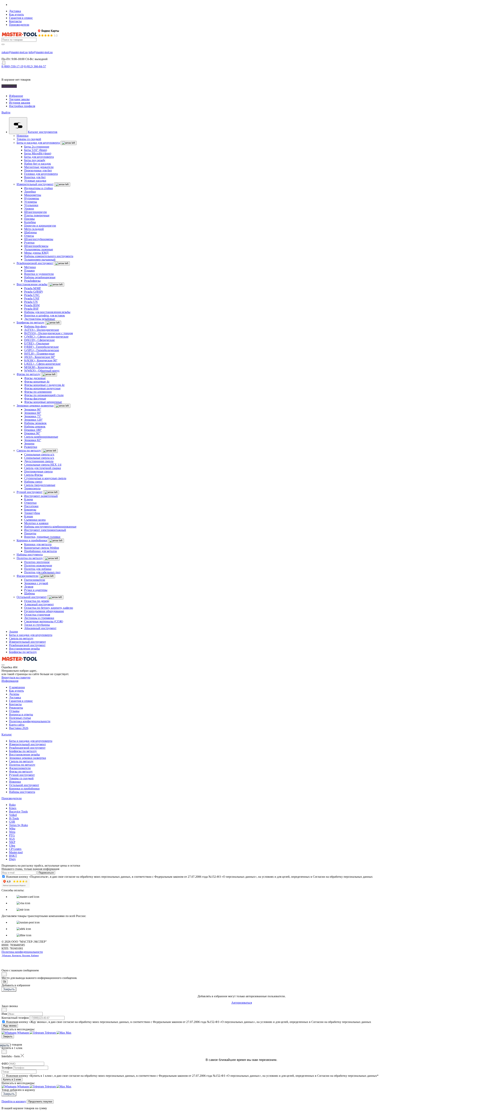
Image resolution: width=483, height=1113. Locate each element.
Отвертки (30, 502)
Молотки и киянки (36, 523)
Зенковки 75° (32, 416)
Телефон (7, 1067)
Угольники (31, 205)
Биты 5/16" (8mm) (35, 150)
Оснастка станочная (37, 614)
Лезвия (28, 586)
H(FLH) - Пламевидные (39, 353)
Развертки (30, 446)
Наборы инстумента (30, 554)
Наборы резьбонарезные (39, 277)
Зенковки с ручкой (36, 583)
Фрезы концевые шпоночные (43, 402)
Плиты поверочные (36, 215)
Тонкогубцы (32, 513)
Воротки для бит (35, 177)
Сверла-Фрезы (33, 474)
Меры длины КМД (36, 252)
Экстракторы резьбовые (39, 318)
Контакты (15, 21)
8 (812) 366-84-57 (35, 66)
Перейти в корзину (14, 1101)
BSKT (13, 855)
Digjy (12, 859)
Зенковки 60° (32, 412)
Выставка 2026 (18, 728)
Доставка (15, 11)
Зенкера (29, 443)
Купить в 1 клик (12, 1079)
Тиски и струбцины (37, 624)
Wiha (12, 828)
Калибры (30, 222)
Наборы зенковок (35, 423)
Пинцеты (30, 533)
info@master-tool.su (40, 52)
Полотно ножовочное (38, 565)
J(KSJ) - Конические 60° (39, 357)
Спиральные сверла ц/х (39, 454)
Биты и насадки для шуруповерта (38, 142)
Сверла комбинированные (41, 436)
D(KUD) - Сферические (39, 340)
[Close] (4, 974)
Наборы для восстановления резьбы (47, 312)
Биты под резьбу (34, 160)
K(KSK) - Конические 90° (40, 360)
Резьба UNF (31, 298)
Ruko (12, 804)
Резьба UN (31, 301)
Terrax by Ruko (18, 825)
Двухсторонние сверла (38, 461)
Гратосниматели (34, 579)
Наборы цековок (34, 426)
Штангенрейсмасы (36, 246)
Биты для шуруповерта (39, 156)
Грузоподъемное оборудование (44, 611)
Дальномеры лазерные (38, 249)
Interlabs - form (11, 1056)
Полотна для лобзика (37, 568)
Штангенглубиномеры (38, 239)
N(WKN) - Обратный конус (42, 370)
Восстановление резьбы (32, 284)
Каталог (7, 734)
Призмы (29, 218)
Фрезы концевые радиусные (42, 388)
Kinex (12, 808)
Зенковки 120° (33, 419)
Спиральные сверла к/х (39, 457)
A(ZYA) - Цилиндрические (41, 329)
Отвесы (29, 235)
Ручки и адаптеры (35, 590)
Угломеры (30, 201)
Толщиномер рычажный (39, 259)
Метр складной (34, 229)
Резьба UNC (32, 295)
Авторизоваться (241, 1002)
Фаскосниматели (27, 575)
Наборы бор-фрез (35, 326)
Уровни (29, 208)
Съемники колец (35, 519)
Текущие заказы (19, 99)
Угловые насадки (35, 180)
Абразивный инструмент (40, 628)
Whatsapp (7, 955)
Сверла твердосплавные (39, 485)
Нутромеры (31, 198)
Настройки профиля (22, 106)
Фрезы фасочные (35, 398)
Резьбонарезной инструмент (35, 263)
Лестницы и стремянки (39, 618)
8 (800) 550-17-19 (12, 66)
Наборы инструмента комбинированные (50, 526)
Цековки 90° (32, 433)
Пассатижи (31, 506)
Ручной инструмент (29, 492)
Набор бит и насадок (37, 163)
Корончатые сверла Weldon (41, 547)
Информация (10, 680)
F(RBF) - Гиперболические (41, 346)
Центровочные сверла (38, 471)
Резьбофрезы (32, 280)
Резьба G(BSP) (33, 291)
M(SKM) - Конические (38, 367)
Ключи (28, 499)
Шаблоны (30, 232)
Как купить (16, 14)
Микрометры (32, 195)
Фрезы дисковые (35, 378)
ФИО (5, 1063)
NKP (12, 842)
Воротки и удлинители (39, 274)
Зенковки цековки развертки (35, 405)
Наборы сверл (33, 481)
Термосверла (32, 488)
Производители (19, 24)
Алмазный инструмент (39, 604)
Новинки (22, 135)
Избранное (16, 95)
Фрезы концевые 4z (36, 381)
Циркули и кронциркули (40, 225)
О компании (17, 687)
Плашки (29, 270)
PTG (12, 835)
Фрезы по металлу (28, 374)
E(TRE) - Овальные (36, 343)
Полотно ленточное (37, 562)
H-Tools (14, 818)
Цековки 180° (33, 429)
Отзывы (14, 711)
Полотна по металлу (30, 558)
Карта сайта (16, 724)
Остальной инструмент (32, 597)
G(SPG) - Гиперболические (41, 350)
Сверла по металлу (29, 450)
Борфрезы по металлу (30, 322)
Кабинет (35, 955)
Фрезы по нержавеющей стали (44, 395)
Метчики (30, 267)
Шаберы (29, 593)
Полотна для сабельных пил (42, 572)
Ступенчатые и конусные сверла (45, 478)
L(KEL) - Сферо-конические (42, 363)
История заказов (19, 102)
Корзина (26, 955)
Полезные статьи (20, 717)
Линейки (30, 191)
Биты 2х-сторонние (36, 146)
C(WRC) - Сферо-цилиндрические (46, 336)
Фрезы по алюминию (38, 391)
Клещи (28, 516)
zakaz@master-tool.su (15, 52)
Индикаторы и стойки (38, 188)
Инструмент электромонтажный (45, 530)
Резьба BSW (32, 305)
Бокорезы (30, 509)
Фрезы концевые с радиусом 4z (44, 385)
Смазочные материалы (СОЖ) (43, 621)
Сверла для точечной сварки (42, 468)
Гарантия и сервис (21, 17)
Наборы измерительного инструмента (48, 256)
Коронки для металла (38, 544)
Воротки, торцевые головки (42, 536)
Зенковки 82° (32, 440)
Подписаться (46, 872)
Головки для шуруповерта (41, 173)
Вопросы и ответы (21, 714)
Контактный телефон (15, 1017)
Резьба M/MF (32, 288)
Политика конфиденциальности (29, 721)
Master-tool (16, 852)
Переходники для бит (38, 170)
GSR (12, 821)
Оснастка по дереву (36, 601)
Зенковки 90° (32, 409)
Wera (12, 832)
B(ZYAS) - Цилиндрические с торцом (48, 333)
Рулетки (29, 242)
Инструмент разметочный (41, 496)
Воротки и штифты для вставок (44, 315)
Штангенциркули (35, 212)
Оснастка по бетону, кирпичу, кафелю (48, 607)
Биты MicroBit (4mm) (37, 153)
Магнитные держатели (39, 167)
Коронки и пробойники (32, 540)
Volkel (13, 815)
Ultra (12, 845)
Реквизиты (16, 707)
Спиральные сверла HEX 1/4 (42, 464)
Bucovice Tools (18, 811)
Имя (4, 1013)
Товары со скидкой (29, 139)
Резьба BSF (31, 308)
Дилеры (14, 694)
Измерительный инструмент (35, 184)
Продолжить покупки (40, 1101)
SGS (12, 838)
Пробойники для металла (40, 551)
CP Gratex (15, 849)
